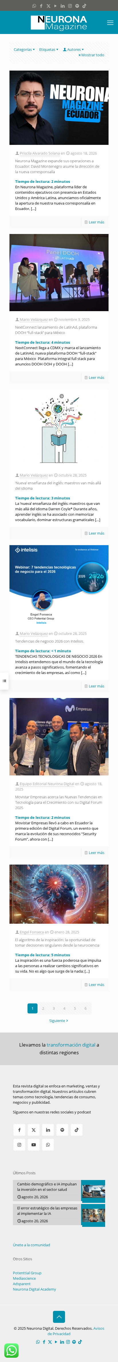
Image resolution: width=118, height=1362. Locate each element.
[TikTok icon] (84, 6)
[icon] (77, 6)
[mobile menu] (110, 22)
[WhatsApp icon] (34, 6)
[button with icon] (19, 1129)
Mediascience (24, 1278)
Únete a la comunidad (31, 1244)
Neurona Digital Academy (34, 1289)
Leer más (96, 222)
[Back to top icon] (59, 1317)
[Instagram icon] (70, 6)
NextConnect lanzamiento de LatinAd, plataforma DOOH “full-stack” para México (56, 330)
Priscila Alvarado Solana (40, 153)
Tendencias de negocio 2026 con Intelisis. (49, 641)
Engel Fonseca (32, 932)
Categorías (23, 49)
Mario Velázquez (34, 319)
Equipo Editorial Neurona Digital (47, 783)
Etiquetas (47, 49)
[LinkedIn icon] (63, 6)
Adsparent (22, 1283)
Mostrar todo (92, 54)
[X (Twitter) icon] (48, 6)
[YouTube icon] (56, 6)
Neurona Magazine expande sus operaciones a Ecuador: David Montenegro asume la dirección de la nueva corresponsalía (57, 166)
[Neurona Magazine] (59, 22)
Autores (74, 49)
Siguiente (57, 1020)
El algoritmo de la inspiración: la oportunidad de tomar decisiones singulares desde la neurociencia (57, 942)
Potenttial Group (27, 1272)
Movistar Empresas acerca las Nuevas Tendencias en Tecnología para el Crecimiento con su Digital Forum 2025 (58, 802)
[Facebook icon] (41, 6)
